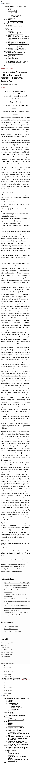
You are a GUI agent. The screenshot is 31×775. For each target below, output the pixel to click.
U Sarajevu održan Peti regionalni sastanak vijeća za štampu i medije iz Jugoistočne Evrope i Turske (17, 601)
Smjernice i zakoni (9, 55)
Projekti (6, 28)
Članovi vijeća (11, 18)
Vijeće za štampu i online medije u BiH (15, 6)
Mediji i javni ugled (13, 35)
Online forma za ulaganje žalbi (12, 631)
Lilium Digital (26, 679)
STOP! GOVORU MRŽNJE (14, 32)
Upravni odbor (15, 13)
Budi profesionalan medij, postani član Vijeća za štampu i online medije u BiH (18, 44)
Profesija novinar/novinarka (15, 34)
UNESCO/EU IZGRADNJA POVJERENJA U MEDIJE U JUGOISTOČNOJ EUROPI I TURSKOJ (18, 38)
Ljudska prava (12, 57)
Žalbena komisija (16, 15)
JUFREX (10, 29)
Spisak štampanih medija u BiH (16, 52)
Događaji (10, 25)
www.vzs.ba (7, 656)
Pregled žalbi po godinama (15, 21)
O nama (10, 8)
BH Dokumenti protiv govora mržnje (18, 61)
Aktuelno (6, 24)
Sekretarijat (14, 16)
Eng (5, 65)
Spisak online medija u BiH (15, 54)
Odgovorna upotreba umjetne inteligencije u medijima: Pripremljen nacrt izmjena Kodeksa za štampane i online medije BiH (17, 608)
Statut (9, 9)
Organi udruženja (12, 11)
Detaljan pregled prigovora (15, 22)
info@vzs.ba (8, 654)
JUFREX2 (10, 31)
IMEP (9, 41)
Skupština (14, 12)
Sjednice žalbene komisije (15, 26)
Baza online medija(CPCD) (15, 46)
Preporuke (10, 59)
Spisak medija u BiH (9, 51)
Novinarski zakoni (13, 58)
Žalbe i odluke (8, 19)
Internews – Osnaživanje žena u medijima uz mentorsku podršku (18, 743)
